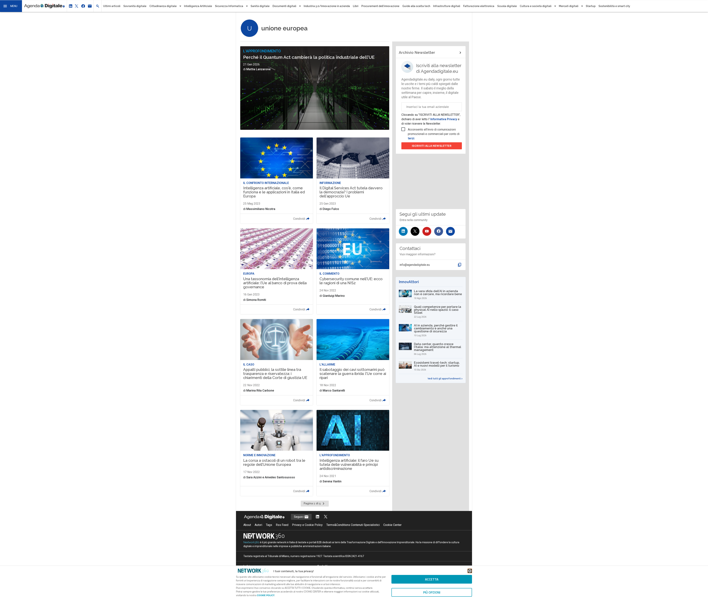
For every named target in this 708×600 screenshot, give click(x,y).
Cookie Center (392, 525)
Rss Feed (282, 525)
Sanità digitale (260, 6)
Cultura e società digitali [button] (535, 6)
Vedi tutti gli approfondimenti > (445, 378)
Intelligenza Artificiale (198, 6)
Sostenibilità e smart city (614, 6)
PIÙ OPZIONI (431, 592)
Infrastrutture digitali (446, 6)
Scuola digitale (507, 6)
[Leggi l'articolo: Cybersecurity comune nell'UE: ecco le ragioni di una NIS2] (353, 271)
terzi (411, 138)
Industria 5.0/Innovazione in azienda (327, 6)
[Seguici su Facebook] (438, 231)
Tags (269, 525)
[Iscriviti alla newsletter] (450, 231)
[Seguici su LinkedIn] (403, 231)
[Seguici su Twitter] (415, 231)
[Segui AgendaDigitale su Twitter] (325, 517)
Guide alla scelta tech (416, 6)
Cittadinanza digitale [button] (163, 6)
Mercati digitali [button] (568, 6)
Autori (258, 525)
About (247, 525)
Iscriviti (432, 145)
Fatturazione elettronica (478, 6)
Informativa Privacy (444, 119)
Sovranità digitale (134, 6)
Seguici (299, 517)
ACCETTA (431, 579)
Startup (591, 6)
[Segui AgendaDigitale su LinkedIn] (317, 517)
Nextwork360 (251, 542)
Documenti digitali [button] (284, 6)
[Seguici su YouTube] (426, 231)
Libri (355, 6)
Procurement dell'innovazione (380, 6)
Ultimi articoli (111, 6)
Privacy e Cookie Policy (307, 525)
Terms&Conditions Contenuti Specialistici (353, 525)
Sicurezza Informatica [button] (229, 6)
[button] (11, 6)
